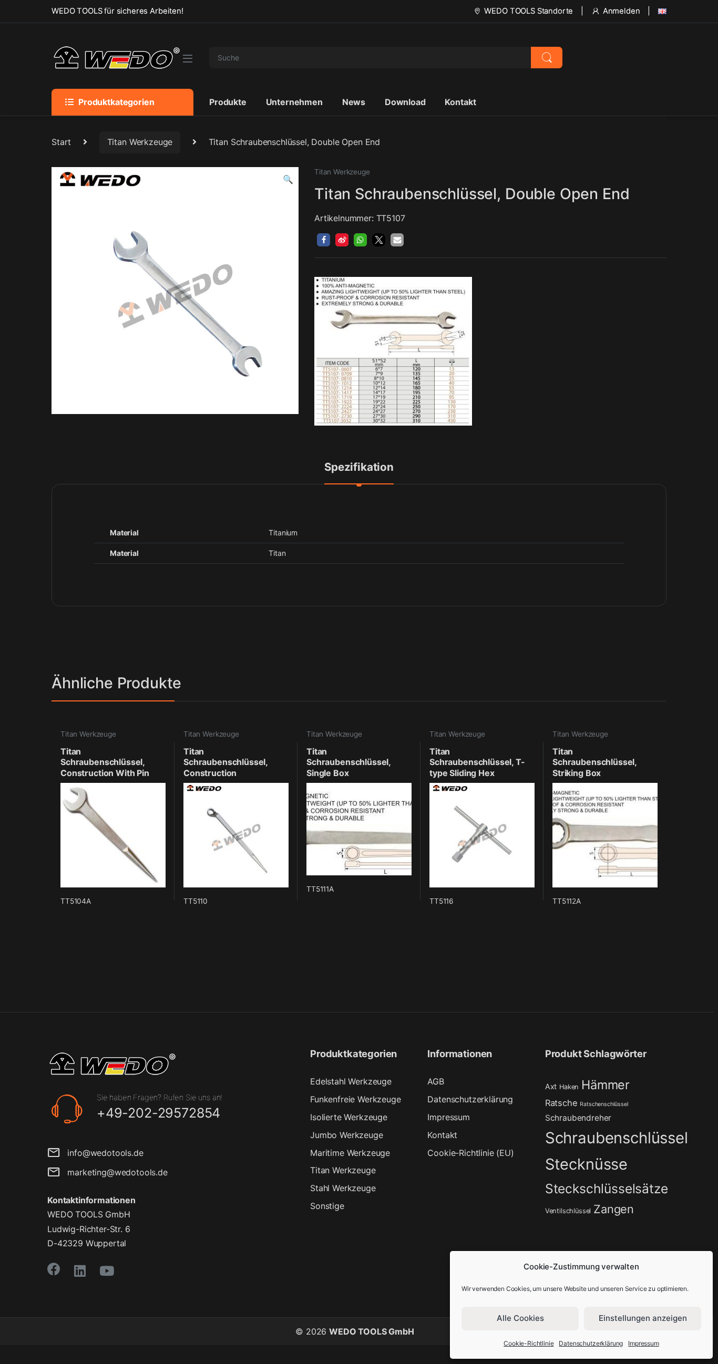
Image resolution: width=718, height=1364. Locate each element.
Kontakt (460, 102)
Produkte (228, 102)
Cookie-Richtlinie (528, 1343)
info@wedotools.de (101, 1153)
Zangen (613, 1209)
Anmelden (621, 11)
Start (61, 142)
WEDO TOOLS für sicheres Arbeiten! (117, 11)
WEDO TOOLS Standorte (528, 11)
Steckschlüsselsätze (606, 1188)
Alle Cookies (520, 1318)
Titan (277, 553)
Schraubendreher (578, 1118)
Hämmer (605, 1084)
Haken (569, 1087)
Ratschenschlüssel (604, 1104)
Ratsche (561, 1103)
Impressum (643, 1343)
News (353, 102)
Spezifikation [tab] (359, 467)
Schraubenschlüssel (616, 1138)
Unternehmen (294, 102)
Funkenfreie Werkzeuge (355, 1099)
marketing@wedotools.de (114, 1172)
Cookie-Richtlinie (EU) (470, 1153)
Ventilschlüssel (568, 1211)
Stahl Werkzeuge (343, 1188)
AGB (435, 1081)
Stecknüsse (586, 1164)
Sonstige (327, 1206)
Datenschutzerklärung (591, 1343)
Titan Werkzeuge (140, 142)
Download (405, 102)
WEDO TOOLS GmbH (371, 1331)
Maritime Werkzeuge (350, 1153)
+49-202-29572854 (158, 1113)
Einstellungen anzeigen (643, 1318)
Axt (551, 1086)
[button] (288, 179)
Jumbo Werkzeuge (346, 1135)
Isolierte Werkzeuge (348, 1117)
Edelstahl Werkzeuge (351, 1081)
